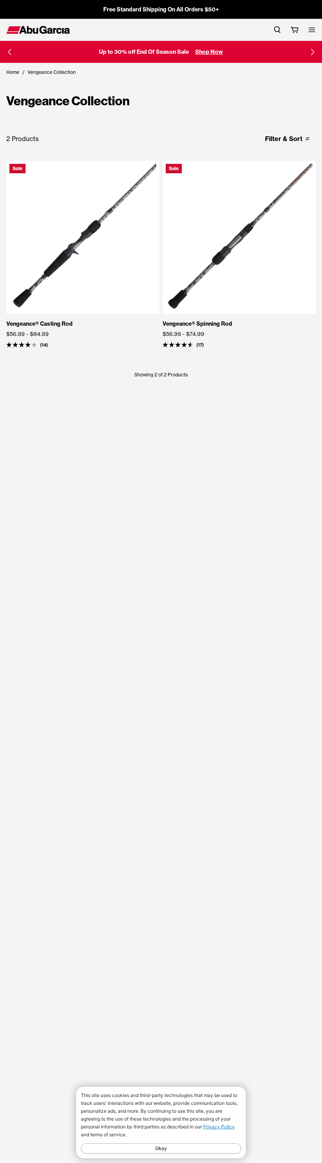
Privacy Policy (219, 1127)
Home (12, 72)
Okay (161, 1148)
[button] (9, 52)
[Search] (277, 29)
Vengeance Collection (51, 72)
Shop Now (209, 51)
